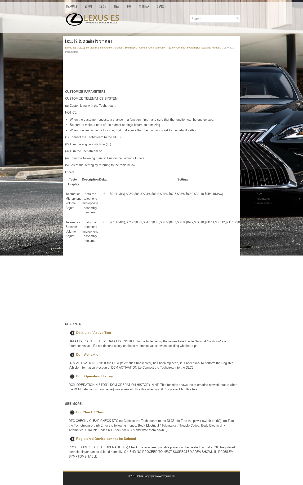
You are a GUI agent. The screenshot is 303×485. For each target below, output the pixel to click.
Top (129, 6)
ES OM (88, 6)
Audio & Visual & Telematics (121, 47)
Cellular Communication (152, 47)
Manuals (71, 6)
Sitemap (144, 6)
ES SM (103, 6)
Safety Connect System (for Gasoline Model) (194, 47)
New (116, 6)
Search (161, 6)
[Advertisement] (151, 73)
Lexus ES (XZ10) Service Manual (84, 47)
